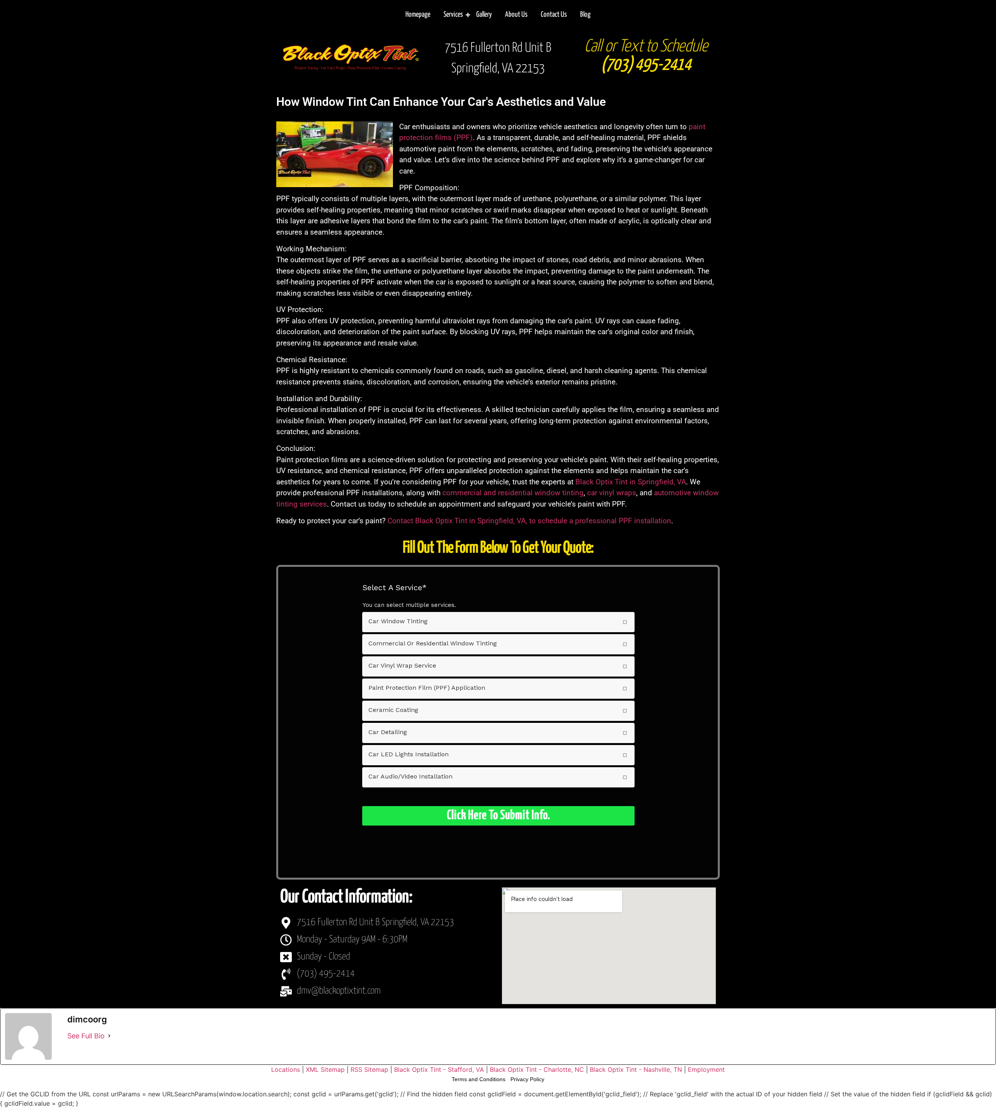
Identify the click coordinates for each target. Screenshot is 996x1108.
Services (453, 14)
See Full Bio (86, 1036)
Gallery (484, 14)
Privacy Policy (527, 1079)
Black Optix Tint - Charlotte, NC (537, 1069)
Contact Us (554, 14)
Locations (285, 1069)
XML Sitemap (325, 1069)
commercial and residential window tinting (513, 492)
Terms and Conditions (478, 1079)
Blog (585, 14)
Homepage (417, 14)
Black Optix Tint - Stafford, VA (439, 1069)
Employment (706, 1069)
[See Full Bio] (109, 1036)
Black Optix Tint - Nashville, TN (636, 1069)
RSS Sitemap (369, 1069)
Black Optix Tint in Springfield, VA (630, 481)
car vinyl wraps (611, 492)
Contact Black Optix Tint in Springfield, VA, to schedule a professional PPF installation (529, 520)
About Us (516, 14)
